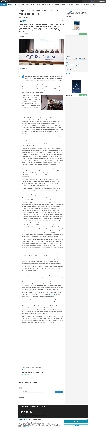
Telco (34, 4)
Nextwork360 (22, 413)
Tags (27, 408)
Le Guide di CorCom (82, 4)
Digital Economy (28, 4)
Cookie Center (60, 408)
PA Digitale (51, 4)
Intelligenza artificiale (66, 4)
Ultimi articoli (21, 4)
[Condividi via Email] (25, 21)
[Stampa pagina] (29, 21)
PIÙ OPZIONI (76, 425)
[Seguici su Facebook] (42, 406)
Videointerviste (74, 4)
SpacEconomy (45, 4)
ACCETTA (76, 422)
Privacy (93, 4)
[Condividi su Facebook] (19, 21)
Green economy (57, 4)
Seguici (32, 406)
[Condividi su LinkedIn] (23, 21)
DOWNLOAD (83, 34)
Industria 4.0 (38, 4)
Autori (24, 408)
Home (20, 17)
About (21, 408)
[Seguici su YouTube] (44, 406)
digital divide (52, 294)
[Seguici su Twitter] (40, 406)
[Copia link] (27, 21)
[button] (3, 4)
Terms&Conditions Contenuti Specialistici (49, 408)
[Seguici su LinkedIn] (37, 406)
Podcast (89, 4)
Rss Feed (30, 408)
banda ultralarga (42, 88)
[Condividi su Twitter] (21, 21)
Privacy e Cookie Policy (37, 408)
